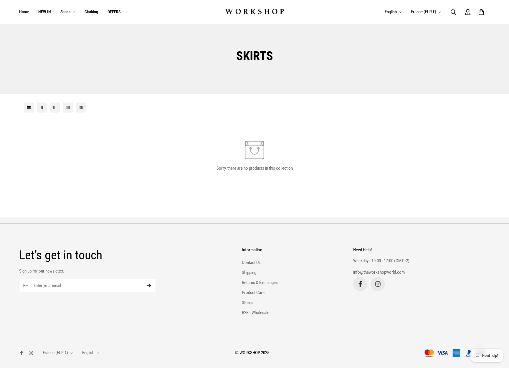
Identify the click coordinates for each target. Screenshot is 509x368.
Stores (247, 302)
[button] (481, 12)
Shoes (65, 11)
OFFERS (114, 11)
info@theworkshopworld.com (379, 272)
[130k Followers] (378, 284)
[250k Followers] (360, 284)
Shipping (249, 272)
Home (24, 11)
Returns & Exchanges (260, 282)
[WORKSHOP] (254, 12)
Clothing (91, 11)
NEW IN (44, 11)
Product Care (253, 292)
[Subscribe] (149, 285)
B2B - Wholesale (255, 312)
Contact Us (251, 262)
